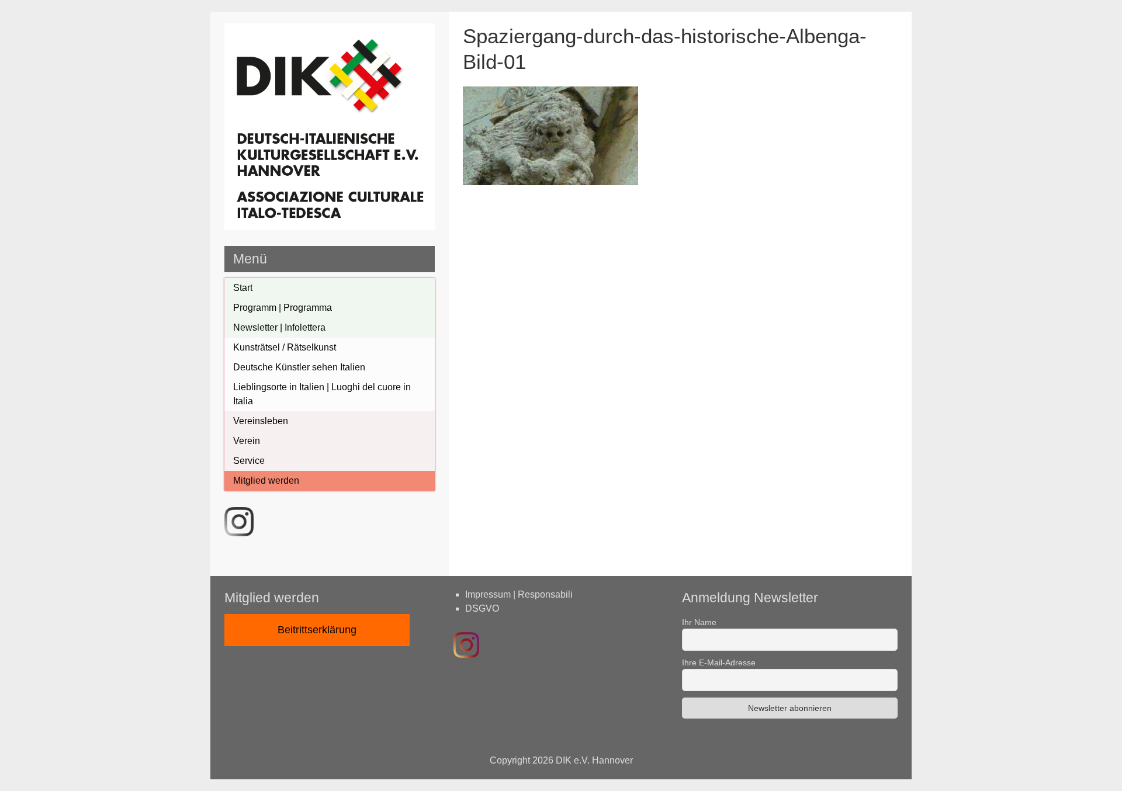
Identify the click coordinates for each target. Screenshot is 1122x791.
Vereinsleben (260, 421)
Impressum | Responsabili (519, 594)
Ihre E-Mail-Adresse (719, 662)
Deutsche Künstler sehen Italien (299, 367)
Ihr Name (699, 622)
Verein (246, 441)
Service (249, 461)
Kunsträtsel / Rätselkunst (284, 347)
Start (242, 288)
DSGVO (482, 608)
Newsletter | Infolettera (279, 327)
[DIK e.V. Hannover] (329, 227)
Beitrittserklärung (317, 630)
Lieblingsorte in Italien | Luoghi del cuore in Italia (322, 394)
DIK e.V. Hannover (594, 760)
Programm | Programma (282, 308)
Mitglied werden (266, 480)
